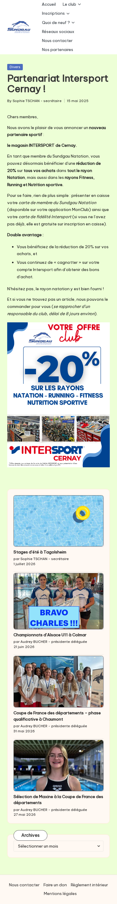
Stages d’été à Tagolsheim (40, 552)
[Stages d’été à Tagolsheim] (58, 521)
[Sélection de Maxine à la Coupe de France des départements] (58, 765)
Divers (15, 67)
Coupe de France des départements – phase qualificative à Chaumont (57, 716)
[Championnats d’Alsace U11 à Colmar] (58, 601)
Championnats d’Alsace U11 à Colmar (50, 634)
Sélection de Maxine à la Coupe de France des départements (58, 799)
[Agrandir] (102, 330)
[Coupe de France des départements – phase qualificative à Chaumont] (58, 681)
